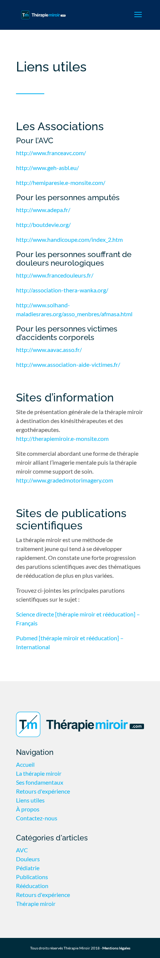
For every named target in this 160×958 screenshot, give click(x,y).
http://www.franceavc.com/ (51, 152)
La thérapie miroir (38, 773)
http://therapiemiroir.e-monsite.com (62, 438)
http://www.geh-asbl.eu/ (47, 167)
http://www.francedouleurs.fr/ (54, 275)
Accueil (25, 764)
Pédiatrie (27, 867)
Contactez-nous (36, 817)
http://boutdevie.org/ (43, 224)
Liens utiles (30, 800)
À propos (27, 809)
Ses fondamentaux (39, 782)
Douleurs (28, 858)
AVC (22, 849)
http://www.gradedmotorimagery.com (64, 480)
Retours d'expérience (43, 791)
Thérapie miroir (35, 903)
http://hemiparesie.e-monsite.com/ (60, 182)
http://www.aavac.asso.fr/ (49, 349)
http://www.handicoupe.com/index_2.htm (69, 239)
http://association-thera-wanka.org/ (62, 290)
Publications (32, 876)
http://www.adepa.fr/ (43, 209)
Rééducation (32, 885)
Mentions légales (116, 948)
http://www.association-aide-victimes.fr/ (68, 364)
